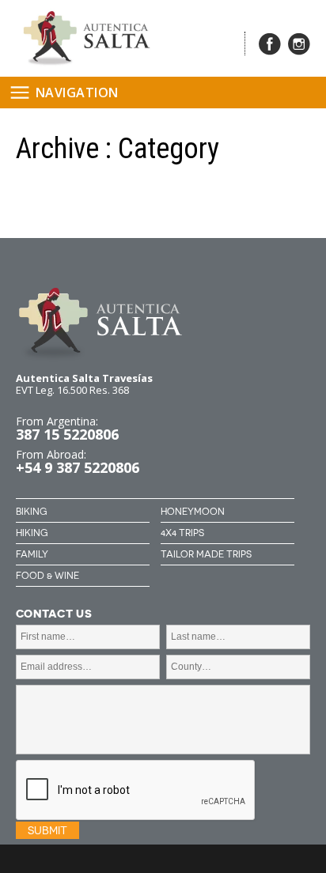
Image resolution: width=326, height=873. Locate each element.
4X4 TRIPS (182, 533)
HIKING (31, 533)
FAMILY (32, 554)
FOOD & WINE (47, 575)
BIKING (31, 511)
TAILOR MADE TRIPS (206, 554)
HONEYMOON (193, 511)
